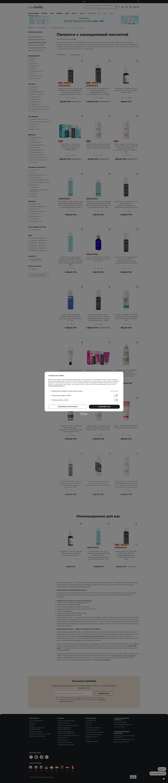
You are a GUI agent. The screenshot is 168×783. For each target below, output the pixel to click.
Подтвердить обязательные (68, 406)
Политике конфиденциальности (56, 385)
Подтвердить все (104, 406)
